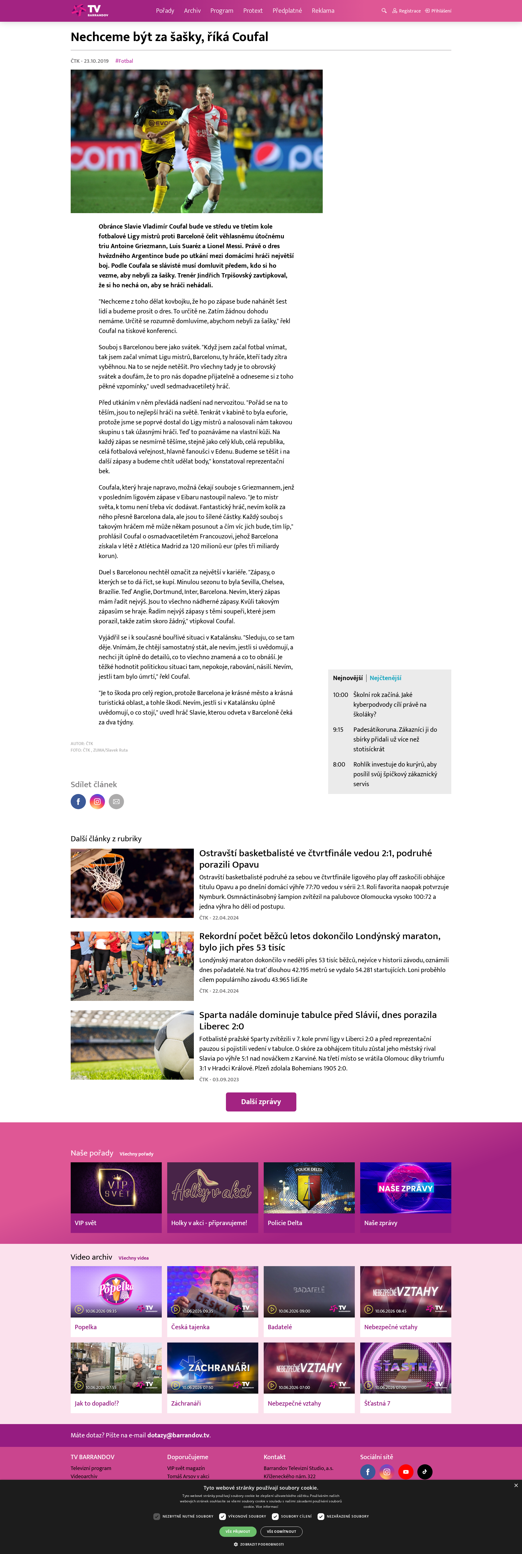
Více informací (267, 1506)
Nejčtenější (386, 678)
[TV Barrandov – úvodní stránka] (90, 11)
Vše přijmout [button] (238, 1531)
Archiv (192, 11)
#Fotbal (124, 61)
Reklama (323, 11)
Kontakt (275, 1457)
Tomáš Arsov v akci (188, 1476)
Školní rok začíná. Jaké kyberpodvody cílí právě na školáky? (390, 704)
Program (222, 11)
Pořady (165, 11)
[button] (261, 1544)
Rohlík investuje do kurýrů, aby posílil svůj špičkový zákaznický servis (395, 774)
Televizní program (91, 1468)
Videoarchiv (84, 1476)
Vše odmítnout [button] (281, 1531)
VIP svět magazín (186, 1468)
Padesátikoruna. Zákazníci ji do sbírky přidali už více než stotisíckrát (395, 739)
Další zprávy (261, 1101)
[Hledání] (385, 11)
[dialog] (261, 1517)
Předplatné (287, 11)
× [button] (516, 1486)
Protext (253, 11)
